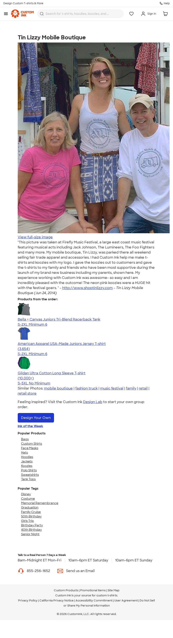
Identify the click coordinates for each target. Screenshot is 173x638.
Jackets (26, 461)
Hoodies (27, 457)
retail (143, 388)
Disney (26, 494)
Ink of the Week (30, 426)
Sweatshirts (30, 475)
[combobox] (80, 14)
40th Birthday (31, 530)
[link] (22, 14)
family (131, 388)
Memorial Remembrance (39, 503)
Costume (28, 499)
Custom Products (66, 590)
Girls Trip (27, 521)
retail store (27, 393)
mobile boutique (58, 388)
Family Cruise (31, 512)
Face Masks (29, 448)
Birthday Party (32, 525)
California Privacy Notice (56, 600)
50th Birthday (31, 516)
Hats (24, 452)
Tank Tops (28, 479)
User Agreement (126, 600)
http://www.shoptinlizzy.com (87, 288)
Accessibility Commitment (94, 600)
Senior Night (30, 534)
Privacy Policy (28, 600)
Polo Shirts (29, 470)
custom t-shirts (106, 595)
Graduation (29, 507)
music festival (111, 388)
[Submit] (42, 14)
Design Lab (92, 402)
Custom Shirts (31, 444)
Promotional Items (93, 590)
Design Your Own (36, 418)
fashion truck (86, 388)
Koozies (26, 466)
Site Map (113, 590)
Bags (25, 439)
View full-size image (35, 237)
